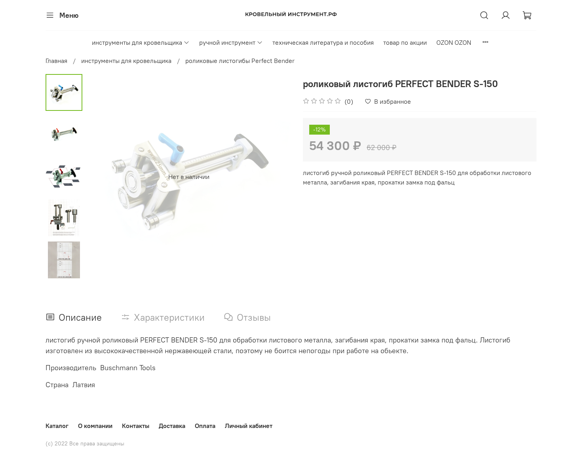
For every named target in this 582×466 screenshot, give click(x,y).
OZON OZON (453, 42)
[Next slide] (275, 176)
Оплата (205, 426)
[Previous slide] (102, 176)
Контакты (135, 426)
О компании (95, 426)
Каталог (57, 426)
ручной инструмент (227, 42)
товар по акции (405, 42)
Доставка (172, 426)
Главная (56, 61)
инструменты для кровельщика (137, 42)
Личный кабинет (248, 426)
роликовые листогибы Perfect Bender (240, 61)
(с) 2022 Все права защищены (85, 443)
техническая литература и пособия (323, 42)
